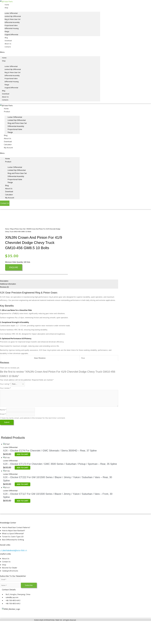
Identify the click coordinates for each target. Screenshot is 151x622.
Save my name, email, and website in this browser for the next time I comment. (33, 418)
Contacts (8, 47)
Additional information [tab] (8, 284)
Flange (7, 31)
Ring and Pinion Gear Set (17, 123)
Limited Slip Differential (13, 16)
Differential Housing (12, 28)
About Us (8, 44)
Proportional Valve (11, 25)
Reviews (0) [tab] (4, 287)
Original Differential (11, 34)
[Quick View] (14, 454)
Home (7, 5)
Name (3, 410)
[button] (50, 52)
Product (7, 111)
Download (8, 41)
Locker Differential (11, 13)
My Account (8, 147)
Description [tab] (4, 281)
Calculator (8, 144)
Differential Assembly (12, 22)
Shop (6, 8)
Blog (6, 38)
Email (3, 414)
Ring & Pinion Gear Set (12, 19)
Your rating (5, 384)
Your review (5, 388)
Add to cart (22, 454)
